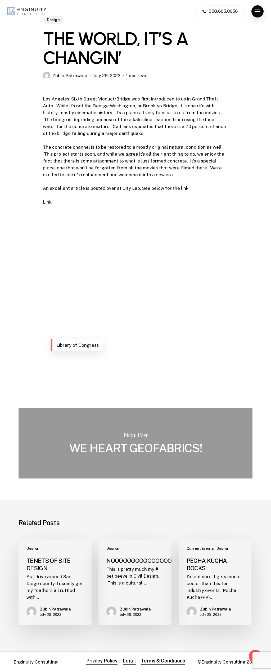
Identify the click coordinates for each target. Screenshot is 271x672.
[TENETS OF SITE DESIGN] (55, 582)
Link (47, 202)
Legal (129, 661)
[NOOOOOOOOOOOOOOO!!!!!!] (134, 582)
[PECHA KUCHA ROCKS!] (215, 582)
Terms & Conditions (163, 661)
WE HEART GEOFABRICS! (135, 443)
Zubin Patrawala (69, 75)
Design (32, 548)
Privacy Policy (102, 661)
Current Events (200, 548)
